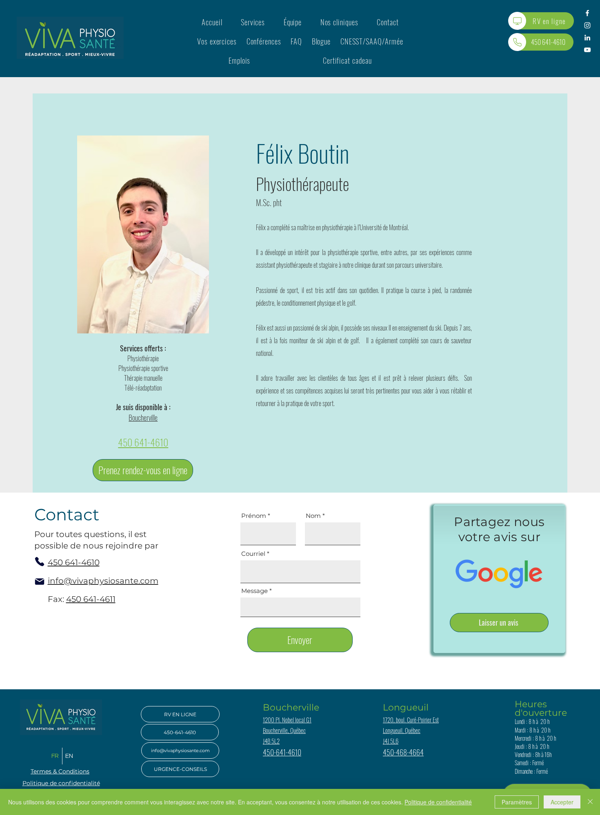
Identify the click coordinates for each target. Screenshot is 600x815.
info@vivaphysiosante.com (103, 581)
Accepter (562, 802)
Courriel (253, 554)
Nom (313, 516)
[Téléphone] (517, 42)
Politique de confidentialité (438, 802)
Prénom (253, 516)
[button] (253, 21)
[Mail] (39, 581)
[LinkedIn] (587, 37)
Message (254, 591)
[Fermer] (590, 801)
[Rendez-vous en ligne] (517, 21)
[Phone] (39, 561)
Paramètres (517, 802)
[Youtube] (587, 50)
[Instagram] (587, 25)
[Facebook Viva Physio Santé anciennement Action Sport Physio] (587, 13)
